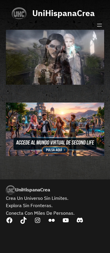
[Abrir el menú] (99, 25)
